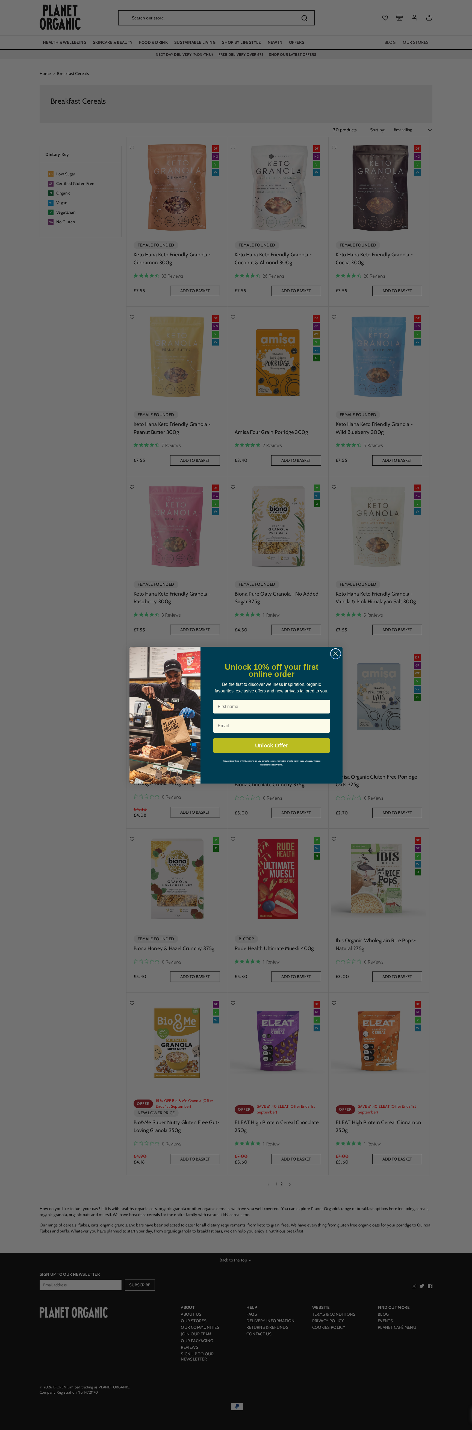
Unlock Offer (271, 745)
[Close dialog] (335, 654)
